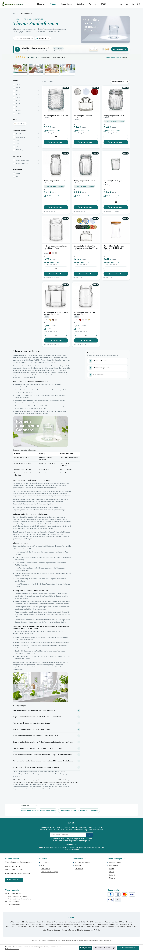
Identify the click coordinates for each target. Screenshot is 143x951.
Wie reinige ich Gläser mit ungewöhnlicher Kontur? (32, 723)
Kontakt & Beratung (68, 930)
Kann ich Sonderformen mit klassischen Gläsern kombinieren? (36, 736)
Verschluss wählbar (27, 163)
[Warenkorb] (138, 4)
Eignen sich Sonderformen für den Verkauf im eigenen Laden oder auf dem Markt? (43, 742)
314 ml (27, 100)
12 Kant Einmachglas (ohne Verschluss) (55, 247)
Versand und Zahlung (83, 862)
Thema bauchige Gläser (89, 811)
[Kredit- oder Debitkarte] (128, 894)
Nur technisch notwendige (104, 948)
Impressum (45, 862)
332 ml (27, 104)
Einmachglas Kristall (56, 116)
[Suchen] (121, 4)
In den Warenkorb (57, 142)
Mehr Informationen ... (12, 949)
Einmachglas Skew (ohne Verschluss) (84, 314)
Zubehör (112, 875)
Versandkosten (66, 940)
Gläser (111, 872)
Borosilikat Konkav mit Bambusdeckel (114, 247)
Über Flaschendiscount (51, 930)
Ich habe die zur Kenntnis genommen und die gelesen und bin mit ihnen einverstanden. (72, 848)
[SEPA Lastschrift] (110, 900)
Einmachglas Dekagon (115, 182)
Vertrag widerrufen (14, 880)
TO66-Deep (27, 150)
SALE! (111, 869)
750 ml (27, 107)
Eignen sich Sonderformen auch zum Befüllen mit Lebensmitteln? (37, 717)
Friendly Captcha (70, 838)
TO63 (27, 143)
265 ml (27, 94)
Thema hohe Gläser (28, 811)
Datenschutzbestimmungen (58, 847)
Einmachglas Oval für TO (84, 117)
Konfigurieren (85, 948)
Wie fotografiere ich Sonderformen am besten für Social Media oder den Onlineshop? (44, 761)
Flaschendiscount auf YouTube (88, 930)
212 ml (27, 91)
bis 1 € (27, 173)
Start (14, 13)
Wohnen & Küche (115, 862)
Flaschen (112, 878)
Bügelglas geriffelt (114, 116)
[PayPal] (110, 894)
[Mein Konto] (132, 4)
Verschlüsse (113, 866)
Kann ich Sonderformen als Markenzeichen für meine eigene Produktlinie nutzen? (43, 755)
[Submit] (89, 835)
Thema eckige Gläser (68, 811)
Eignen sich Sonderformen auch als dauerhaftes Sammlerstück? (36, 767)
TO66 (27, 147)
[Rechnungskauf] (118, 894)
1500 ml (27, 113)
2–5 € (27, 176)
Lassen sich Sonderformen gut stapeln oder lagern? (32, 729)
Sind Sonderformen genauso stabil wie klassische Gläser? (34, 710)
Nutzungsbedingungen (82, 841)
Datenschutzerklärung (65, 841)
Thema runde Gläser (48, 811)
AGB (89, 847)
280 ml (27, 97)
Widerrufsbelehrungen (49, 872)
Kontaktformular (24, 874)
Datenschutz (45, 869)
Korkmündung (27, 137)
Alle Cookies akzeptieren (127, 948)
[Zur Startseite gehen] (12, 4)
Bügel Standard (27, 134)
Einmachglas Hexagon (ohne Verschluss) (56, 314)
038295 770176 (12, 866)
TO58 (27, 140)
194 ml (27, 84)
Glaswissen (79, 869)
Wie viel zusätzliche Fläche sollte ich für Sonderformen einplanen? (37, 748)
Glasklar (21, 123)
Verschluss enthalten (27, 160)
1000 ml (27, 110)
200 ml (27, 88)
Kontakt (78, 866)
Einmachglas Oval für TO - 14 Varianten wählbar (86, 247)
